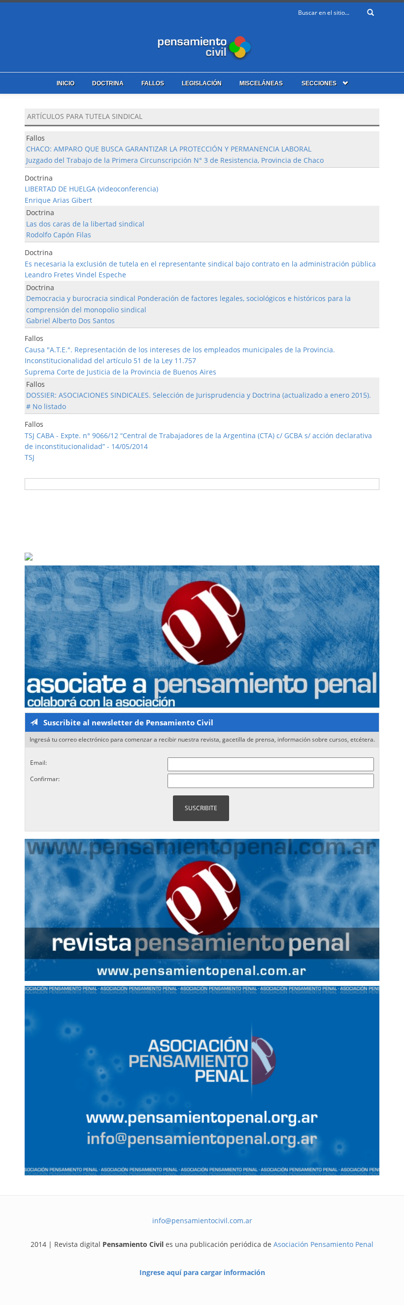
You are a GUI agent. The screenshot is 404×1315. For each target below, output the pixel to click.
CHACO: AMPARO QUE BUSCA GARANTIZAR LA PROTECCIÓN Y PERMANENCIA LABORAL (168, 148)
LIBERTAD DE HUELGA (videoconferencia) (91, 188)
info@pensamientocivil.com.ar (202, 1220)
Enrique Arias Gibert (58, 200)
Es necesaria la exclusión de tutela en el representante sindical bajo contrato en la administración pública (200, 263)
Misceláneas (261, 83)
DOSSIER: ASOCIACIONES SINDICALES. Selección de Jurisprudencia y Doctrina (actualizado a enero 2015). (198, 395)
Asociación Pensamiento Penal (323, 1244)
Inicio (65, 83)
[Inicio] (202, 45)
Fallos (152, 83)
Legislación (202, 83)
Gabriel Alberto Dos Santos (70, 320)
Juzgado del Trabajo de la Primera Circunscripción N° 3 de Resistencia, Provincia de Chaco (175, 160)
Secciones (319, 83)
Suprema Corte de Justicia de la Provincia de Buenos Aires (120, 371)
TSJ (29, 457)
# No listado (46, 406)
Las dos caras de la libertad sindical (85, 223)
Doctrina (108, 83)
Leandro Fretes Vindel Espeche (75, 274)
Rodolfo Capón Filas (58, 234)
